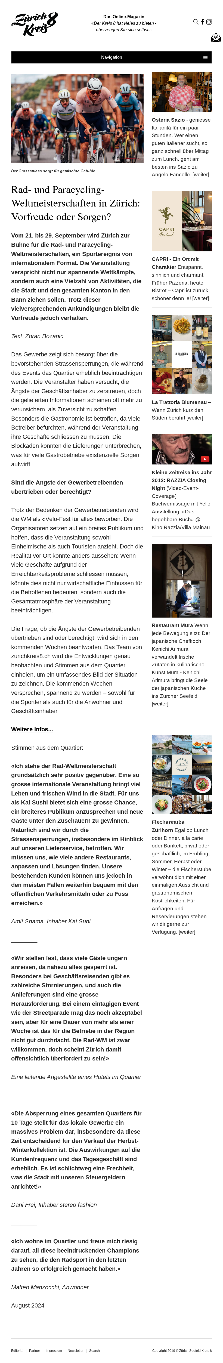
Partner (34, 1351)
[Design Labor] (2, 11)
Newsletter (75, 1351)
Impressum (54, 1351)
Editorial (17, 1351)
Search (94, 1351)
